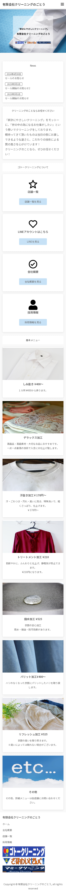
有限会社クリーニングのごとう (24, 4)
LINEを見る (33, 241)
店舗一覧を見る (33, 201)
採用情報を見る (33, 322)
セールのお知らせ (14, 78)
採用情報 (7, 842)
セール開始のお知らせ (17, 98)
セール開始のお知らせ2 (17, 88)
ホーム (6, 824)
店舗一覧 (7, 836)
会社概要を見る (33, 281)
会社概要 (7, 830)
